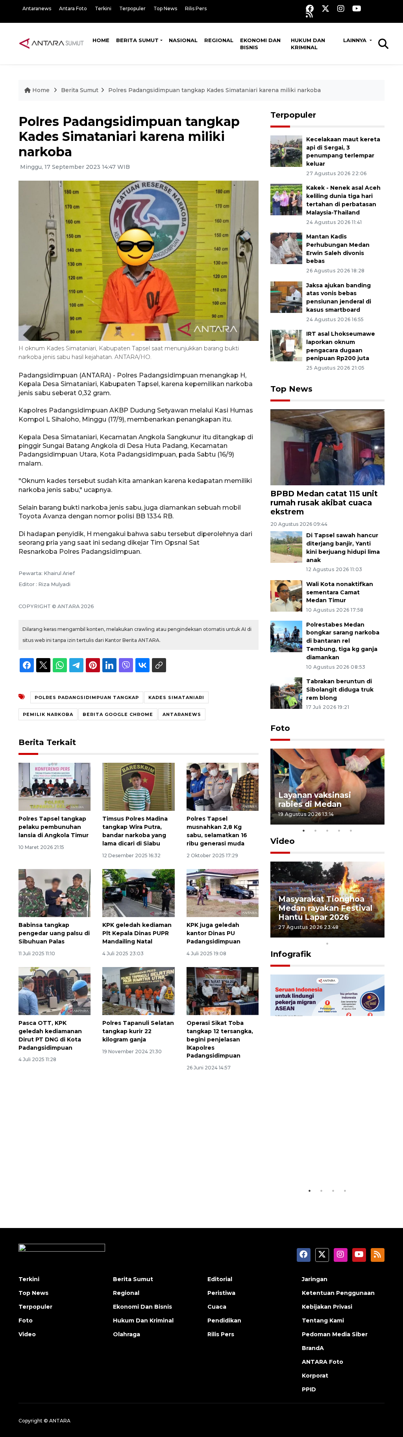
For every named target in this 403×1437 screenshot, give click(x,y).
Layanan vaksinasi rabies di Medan (314, 799)
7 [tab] (351, 933)
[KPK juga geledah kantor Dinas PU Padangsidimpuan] (223, 892)
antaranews (182, 714)
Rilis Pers (196, 8)
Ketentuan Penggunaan (338, 1292)
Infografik (290, 954)
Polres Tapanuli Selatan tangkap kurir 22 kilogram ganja (138, 1031)
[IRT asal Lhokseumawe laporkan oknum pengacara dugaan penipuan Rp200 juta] (286, 345)
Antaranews (36, 8)
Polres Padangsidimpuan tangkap (87, 697)
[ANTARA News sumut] (53, 43)
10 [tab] (327, 943)
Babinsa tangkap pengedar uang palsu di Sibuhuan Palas (54, 933)
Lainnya (355, 40)
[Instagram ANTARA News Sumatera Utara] (340, 8)
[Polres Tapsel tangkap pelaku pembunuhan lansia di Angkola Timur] (54, 786)
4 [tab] (339, 830)
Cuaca (216, 1306)
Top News (165, 8)
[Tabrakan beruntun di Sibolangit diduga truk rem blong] (286, 692)
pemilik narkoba (48, 714)
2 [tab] (316, 830)
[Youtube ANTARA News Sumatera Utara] (356, 8)
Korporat (315, 1375)
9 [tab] (375, 933)
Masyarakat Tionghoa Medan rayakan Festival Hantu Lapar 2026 (325, 908)
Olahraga (126, 1334)
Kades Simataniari (176, 697)
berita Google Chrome (118, 714)
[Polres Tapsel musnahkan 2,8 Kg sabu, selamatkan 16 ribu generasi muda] (223, 786)
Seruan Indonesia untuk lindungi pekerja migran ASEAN (325, 1154)
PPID (309, 1389)
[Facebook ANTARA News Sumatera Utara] (310, 8)
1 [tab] (304, 830)
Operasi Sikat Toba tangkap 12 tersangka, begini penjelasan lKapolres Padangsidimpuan (220, 1039)
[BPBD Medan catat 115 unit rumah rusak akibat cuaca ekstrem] (327, 446)
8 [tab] (363, 933)
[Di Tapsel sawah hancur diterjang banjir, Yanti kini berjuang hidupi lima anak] (286, 546)
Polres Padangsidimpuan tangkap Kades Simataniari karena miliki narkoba (214, 90)
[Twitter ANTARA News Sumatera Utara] (325, 8)
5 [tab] (351, 830)
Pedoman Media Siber (335, 1334)
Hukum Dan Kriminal (143, 1320)
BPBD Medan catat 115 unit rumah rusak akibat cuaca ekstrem (324, 502)
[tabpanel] (327, 787)
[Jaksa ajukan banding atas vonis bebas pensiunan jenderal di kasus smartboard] (286, 296)
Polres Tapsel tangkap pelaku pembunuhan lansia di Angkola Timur (53, 827)
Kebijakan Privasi (327, 1306)
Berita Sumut (137, 40)
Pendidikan (224, 1320)
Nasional (183, 40)
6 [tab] (339, 933)
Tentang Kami (323, 1320)
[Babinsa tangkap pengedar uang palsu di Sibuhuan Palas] (54, 892)
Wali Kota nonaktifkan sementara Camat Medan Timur (339, 592)
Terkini (103, 8)
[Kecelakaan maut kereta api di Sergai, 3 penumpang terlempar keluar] (286, 150)
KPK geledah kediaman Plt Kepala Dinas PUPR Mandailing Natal (137, 933)
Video (282, 841)
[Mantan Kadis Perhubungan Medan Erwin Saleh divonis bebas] (286, 248)
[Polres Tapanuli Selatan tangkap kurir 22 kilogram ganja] (138, 990)
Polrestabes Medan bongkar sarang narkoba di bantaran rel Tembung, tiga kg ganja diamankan (342, 641)
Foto (280, 728)
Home (100, 40)
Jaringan (314, 1279)
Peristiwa (221, 1292)
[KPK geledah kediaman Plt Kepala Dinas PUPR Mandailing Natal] (138, 892)
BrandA (313, 1348)
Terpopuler (132, 8)
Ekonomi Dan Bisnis (260, 43)
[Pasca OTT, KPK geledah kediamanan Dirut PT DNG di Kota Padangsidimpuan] (54, 990)
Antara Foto (73, 8)
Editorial (219, 1279)
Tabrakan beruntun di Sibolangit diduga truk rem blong (339, 689)
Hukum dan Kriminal (308, 43)
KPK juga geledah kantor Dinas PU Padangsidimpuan (213, 933)
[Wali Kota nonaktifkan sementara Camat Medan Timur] (286, 595)
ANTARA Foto (322, 1361)
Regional (218, 40)
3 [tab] (327, 830)
